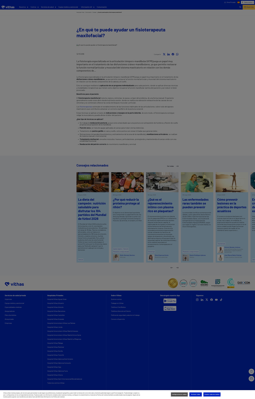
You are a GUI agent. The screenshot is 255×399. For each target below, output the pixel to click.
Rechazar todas (195, 394)
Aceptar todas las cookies (211, 394)
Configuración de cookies (179, 394)
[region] (127, 394)
